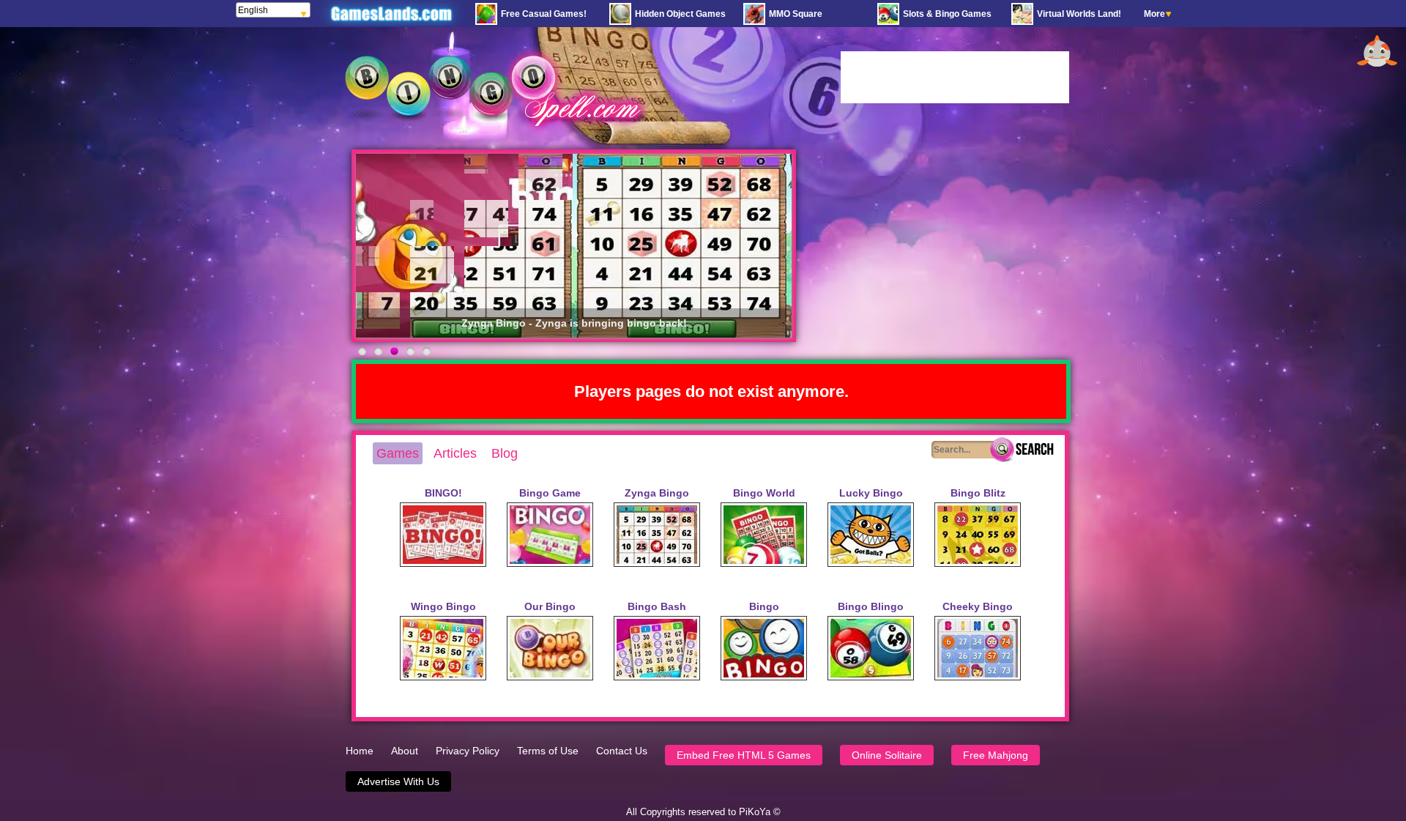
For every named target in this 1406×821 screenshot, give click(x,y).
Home (359, 751)
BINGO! (443, 493)
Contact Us (621, 751)
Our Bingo (550, 606)
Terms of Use (548, 751)
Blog (504, 453)
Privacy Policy (467, 751)
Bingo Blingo (871, 606)
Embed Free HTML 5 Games (744, 755)
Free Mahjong (995, 755)
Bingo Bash (657, 606)
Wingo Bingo (443, 606)
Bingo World (764, 493)
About (404, 751)
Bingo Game (550, 493)
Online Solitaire (887, 755)
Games (397, 453)
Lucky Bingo (871, 493)
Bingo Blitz (978, 493)
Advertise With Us (398, 781)
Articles (455, 453)
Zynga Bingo (657, 493)
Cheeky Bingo (977, 606)
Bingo (764, 606)
